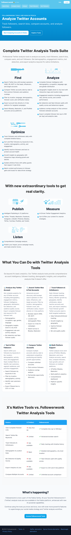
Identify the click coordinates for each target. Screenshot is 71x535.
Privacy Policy (7, 531)
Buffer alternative (36, 529)
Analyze (25, 6)
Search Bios (5, 6)
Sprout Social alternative (51, 529)
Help (60, 2)
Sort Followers (44, 6)
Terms (20, 529)
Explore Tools (36, 33)
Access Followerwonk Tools (35, 516)
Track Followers (34, 6)
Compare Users (16, 6)
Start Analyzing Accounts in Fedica (15, 33)
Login (66, 2)
